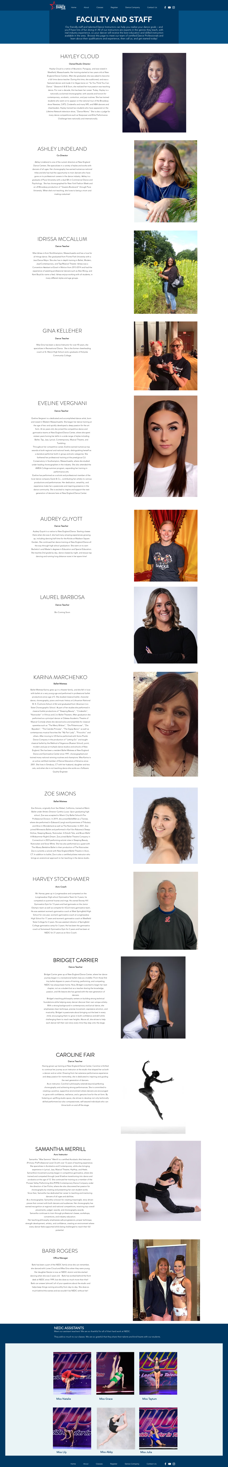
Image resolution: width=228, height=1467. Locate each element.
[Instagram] (173, 7)
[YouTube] (169, 7)
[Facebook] (165, 7)
